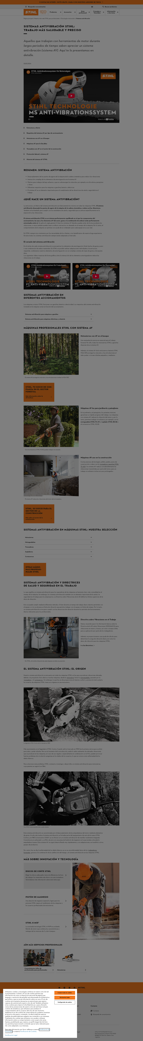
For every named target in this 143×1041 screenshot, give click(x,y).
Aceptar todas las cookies (65, 993)
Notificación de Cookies (28, 1031)
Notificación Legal (11, 1035)
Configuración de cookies (65, 1002)
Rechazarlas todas (65, 997)
